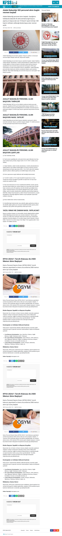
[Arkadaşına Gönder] (19, 226)
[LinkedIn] (14, 226)
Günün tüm (53, 6)
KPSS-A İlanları (19, 272)
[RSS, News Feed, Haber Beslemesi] (57, 530)
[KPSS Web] (10, 2)
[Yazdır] (21, 226)
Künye (27, 530)
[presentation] (7, 6)
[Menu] (54, 2)
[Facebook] (10, 226)
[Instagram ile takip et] (54, 530)
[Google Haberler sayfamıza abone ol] (34, 52)
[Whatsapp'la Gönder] (17, 226)
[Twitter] (12, 226)
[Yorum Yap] (23, 226)
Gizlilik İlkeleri (37, 530)
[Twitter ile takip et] (23, 52)
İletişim (31, 530)
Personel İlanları (18, 27)
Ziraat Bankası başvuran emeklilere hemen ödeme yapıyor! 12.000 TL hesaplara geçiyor (30, 6)
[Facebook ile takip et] (13, 52)
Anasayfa (23, 530)
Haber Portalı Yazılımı (9, 534)
